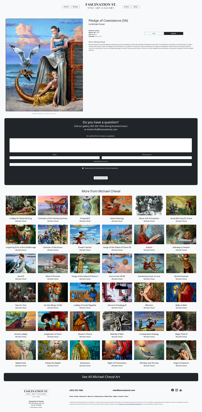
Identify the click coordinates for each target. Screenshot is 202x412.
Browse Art (83, 396)
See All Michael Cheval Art (101, 377)
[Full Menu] (101, 6)
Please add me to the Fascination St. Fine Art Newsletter (101, 168)
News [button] (136, 6)
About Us (90, 396)
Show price (98, 36)
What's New (108, 396)
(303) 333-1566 (76, 390)
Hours (126, 396)
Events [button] (126, 6)
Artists (76, 396)
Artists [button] (66, 6)
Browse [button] (75, 6)
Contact (120, 396)
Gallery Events (99, 396)
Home (71, 396)
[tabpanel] (141, 47)
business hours (119, 126)
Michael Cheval (98, 24)
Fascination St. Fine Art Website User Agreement (130, 404)
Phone (146, 154)
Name (54, 154)
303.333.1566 (97, 126)
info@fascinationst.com (105, 129)
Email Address (101, 161)
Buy (154, 33)
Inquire (173, 33)
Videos (115, 396)
